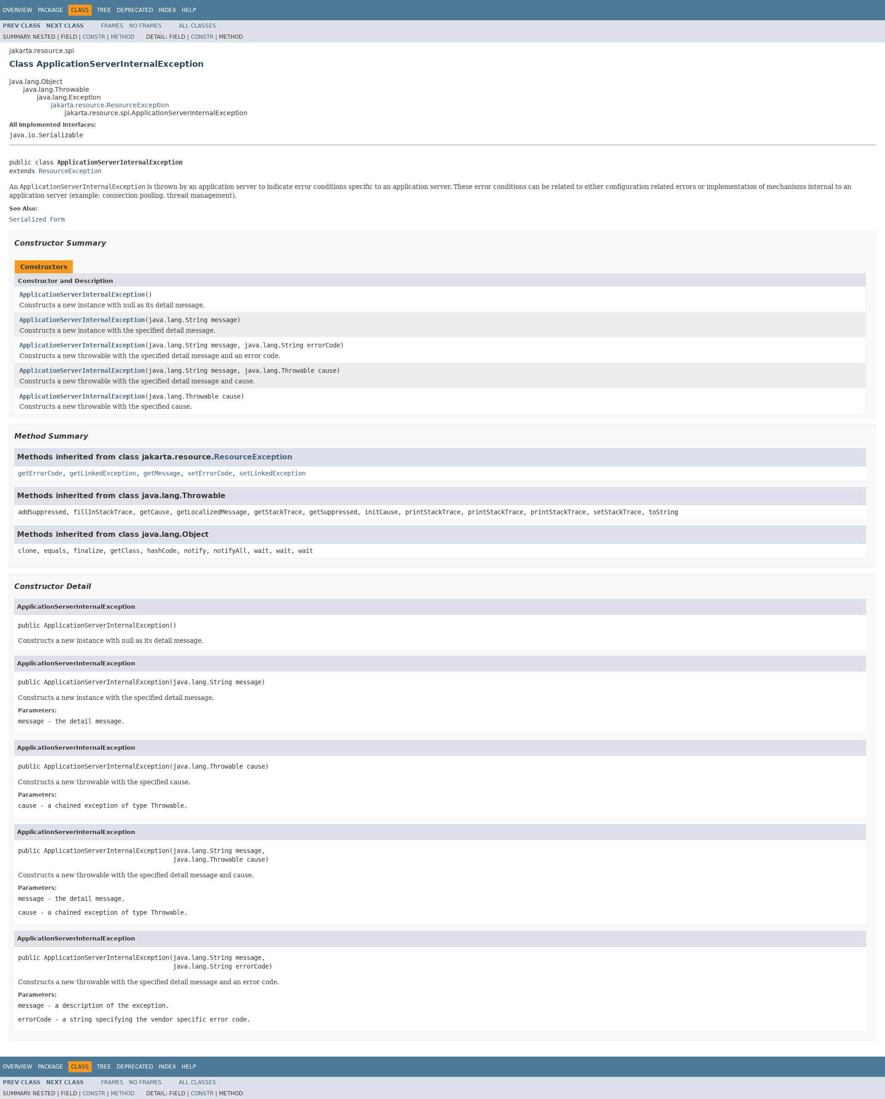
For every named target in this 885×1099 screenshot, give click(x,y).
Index (167, 10)
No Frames (145, 26)
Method (123, 37)
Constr (94, 37)
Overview (17, 10)
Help (189, 10)
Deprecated (135, 10)
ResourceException (70, 171)
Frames (112, 26)
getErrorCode (40, 473)
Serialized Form (37, 219)
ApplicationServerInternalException (82, 294)
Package (50, 10)
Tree (104, 10)
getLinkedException (103, 473)
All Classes (197, 26)
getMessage (161, 473)
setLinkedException (272, 473)
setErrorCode (210, 473)
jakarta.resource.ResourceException (110, 105)
